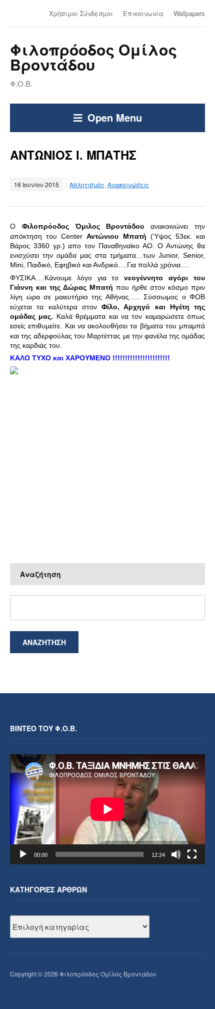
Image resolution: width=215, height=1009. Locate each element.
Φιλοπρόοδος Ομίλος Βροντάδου (93, 57)
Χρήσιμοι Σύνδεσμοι (81, 13)
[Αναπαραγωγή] (23, 854)
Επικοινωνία (143, 13)
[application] (107, 809)
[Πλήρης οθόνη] (192, 854)
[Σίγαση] (176, 854)
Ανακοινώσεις (128, 184)
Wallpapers (189, 13)
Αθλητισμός (87, 184)
